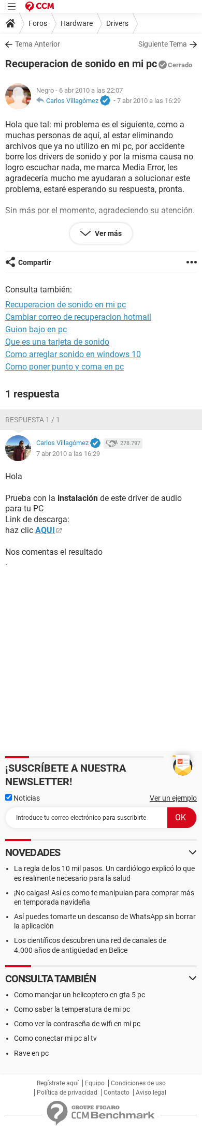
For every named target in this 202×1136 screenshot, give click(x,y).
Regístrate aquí (58, 1083)
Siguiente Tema (162, 44)
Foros (37, 23)
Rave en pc (31, 1053)
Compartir (34, 262)
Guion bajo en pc (36, 329)
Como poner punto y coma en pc (64, 367)
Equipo (95, 1083)
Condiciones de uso (138, 1083)
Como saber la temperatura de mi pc (72, 1009)
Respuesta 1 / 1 (32, 420)
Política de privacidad (67, 1092)
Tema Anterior (37, 44)
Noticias (26, 798)
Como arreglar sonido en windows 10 (73, 354)
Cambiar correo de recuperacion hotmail (78, 317)
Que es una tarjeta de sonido (57, 342)
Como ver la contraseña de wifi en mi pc (77, 1024)
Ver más (107, 233)
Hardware (77, 23)
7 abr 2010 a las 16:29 (149, 101)
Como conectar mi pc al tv (55, 1038)
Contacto (116, 1092)
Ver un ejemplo (173, 798)
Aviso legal (151, 1092)
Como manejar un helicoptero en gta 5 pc (79, 995)
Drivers (117, 23)
